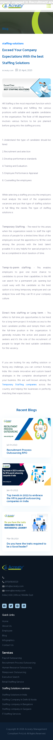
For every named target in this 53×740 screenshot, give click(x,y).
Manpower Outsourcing (14, 672)
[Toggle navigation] (48, 6)
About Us (6, 625)
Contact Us (7, 645)
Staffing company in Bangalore (17, 704)
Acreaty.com (7, 70)
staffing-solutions (13, 43)
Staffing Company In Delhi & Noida (19, 699)
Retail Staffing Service (13, 681)
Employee (7, 630)
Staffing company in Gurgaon (16, 708)
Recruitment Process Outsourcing (18, 662)
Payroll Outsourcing (12, 658)
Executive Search (10, 676)
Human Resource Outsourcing (17, 667)
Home (5, 621)
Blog (4, 635)
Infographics (8, 640)
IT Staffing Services (11, 713)
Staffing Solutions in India (14, 694)
